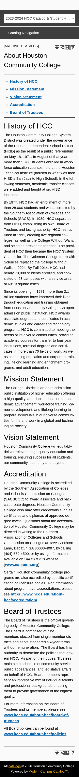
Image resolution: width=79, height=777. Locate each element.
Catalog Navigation (23, 33)
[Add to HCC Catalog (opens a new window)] (57, 47)
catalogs (15, 766)
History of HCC (23, 81)
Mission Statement (27, 89)
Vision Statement (26, 97)
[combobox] (39, 18)
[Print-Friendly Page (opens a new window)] (67, 47)
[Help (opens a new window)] (72, 47)
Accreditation (22, 104)
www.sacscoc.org (21, 565)
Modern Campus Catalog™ (48, 771)
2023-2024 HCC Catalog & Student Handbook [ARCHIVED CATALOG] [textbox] (40, 18)
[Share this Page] (62, 47)
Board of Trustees (26, 112)
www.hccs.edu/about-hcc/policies (35, 734)
